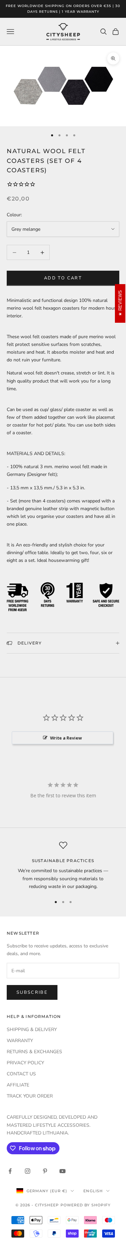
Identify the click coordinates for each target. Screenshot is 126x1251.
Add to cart (63, 278)
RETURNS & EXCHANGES (34, 1051)
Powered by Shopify (85, 1205)
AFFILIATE (18, 1085)
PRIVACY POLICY (25, 1063)
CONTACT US (21, 1074)
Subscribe (32, 992)
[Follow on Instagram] (27, 1171)
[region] (63, 865)
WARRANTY (20, 1040)
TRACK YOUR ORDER (30, 1096)
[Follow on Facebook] (10, 1171)
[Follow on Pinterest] (45, 1171)
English (93, 1191)
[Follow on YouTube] (62, 1171)
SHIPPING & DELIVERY (32, 1029)
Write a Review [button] (66, 738)
